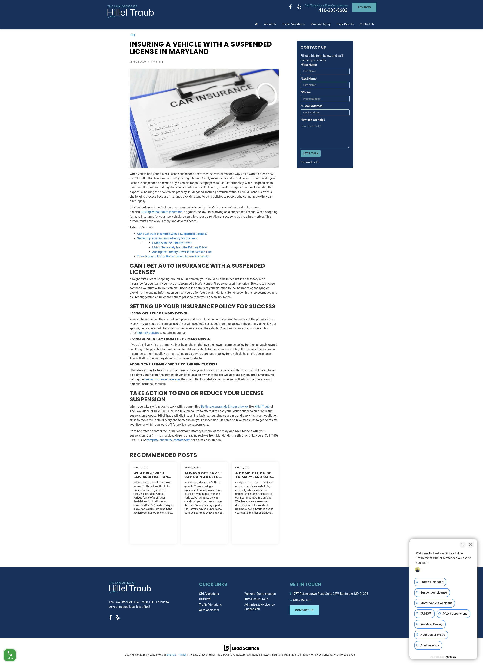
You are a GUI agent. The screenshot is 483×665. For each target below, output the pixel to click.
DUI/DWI (205, 599)
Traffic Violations (210, 604)
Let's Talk (310, 153)
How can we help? (313, 120)
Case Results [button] (345, 24)
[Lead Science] (241, 648)
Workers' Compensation (260, 593)
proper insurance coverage (162, 379)
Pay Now (364, 7)
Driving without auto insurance (161, 212)
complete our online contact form (168, 440)
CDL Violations (209, 593)
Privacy (182, 654)
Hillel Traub (262, 406)
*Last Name (309, 78)
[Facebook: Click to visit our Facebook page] (290, 7)
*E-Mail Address (311, 106)
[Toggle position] (463, 545)
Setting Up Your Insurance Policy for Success (167, 238)
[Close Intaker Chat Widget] (471, 545)
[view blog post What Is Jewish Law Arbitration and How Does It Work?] (153, 503)
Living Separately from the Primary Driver (179, 247)
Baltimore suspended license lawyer (224, 406)
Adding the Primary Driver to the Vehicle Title (182, 252)
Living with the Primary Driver (171, 243)
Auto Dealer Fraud (256, 599)
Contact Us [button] (367, 24)
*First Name (309, 65)
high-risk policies (148, 333)
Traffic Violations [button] (293, 24)
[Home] (256, 22)
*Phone (306, 92)
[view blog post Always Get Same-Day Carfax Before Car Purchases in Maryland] (204, 503)
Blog (132, 34)
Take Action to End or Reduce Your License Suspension (173, 256)
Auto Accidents (209, 610)
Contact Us (304, 610)
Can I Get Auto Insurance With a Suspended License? (172, 234)
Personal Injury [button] (321, 24)
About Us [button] (270, 24)
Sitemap (171, 654)
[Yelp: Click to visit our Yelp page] (299, 7)
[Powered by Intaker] (451, 657)
